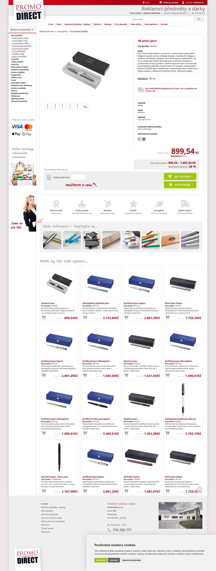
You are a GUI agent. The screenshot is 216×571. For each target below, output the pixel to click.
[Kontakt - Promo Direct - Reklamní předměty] (180, 528)
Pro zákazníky (121, 24)
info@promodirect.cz (179, 13)
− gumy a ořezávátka (18, 56)
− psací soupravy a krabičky (21, 46)
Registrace (45, 532)
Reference (45, 525)
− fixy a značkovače (18, 51)
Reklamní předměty (20, 29)
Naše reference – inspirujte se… (70, 226)
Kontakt (164, 24)
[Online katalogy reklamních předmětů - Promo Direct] (24, 185)
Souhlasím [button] (101, 560)
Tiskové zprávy (47, 528)
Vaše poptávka (150, 24)
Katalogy (108, 24)
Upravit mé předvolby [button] (131, 560)
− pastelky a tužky (17, 54)
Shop (59, 24)
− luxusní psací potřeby (19, 48)
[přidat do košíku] (44, 317)
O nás (50, 24)
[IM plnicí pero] (85, 101)
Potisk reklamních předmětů (53, 521)
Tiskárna (97, 24)
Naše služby (136, 24)
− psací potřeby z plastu (20, 38)
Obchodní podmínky (49, 514)
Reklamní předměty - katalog (77, 24)
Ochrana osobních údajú (51, 518)
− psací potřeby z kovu (19, 41)
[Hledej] (198, 19)
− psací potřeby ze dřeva (20, 43)
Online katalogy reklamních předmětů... (23, 153)
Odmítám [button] (114, 560)
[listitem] (139, 139)
